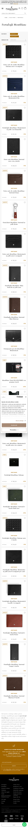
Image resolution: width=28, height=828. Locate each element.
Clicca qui (15, 3)
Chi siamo (3, 799)
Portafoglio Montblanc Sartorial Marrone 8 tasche (14, 697)
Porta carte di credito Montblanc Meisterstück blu (14, 97)
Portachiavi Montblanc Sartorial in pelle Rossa (14, 223)
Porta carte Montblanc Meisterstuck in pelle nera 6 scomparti (14, 255)
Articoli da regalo (5, 792)
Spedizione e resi (17, 786)
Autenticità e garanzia (18, 790)
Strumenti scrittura (5, 788)
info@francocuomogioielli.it (6, 812)
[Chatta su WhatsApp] (24, 824)
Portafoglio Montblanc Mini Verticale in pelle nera (14, 286)
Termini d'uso (16, 784)
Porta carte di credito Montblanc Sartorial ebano (14, 192)
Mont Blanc (14, 36)
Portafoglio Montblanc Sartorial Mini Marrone (14, 318)
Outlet (2, 794)
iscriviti (14, 766)
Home (6, 17)
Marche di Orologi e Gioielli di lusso (6, 796)
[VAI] (25, 13)
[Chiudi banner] (25, 396)
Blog (2, 803)
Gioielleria (3, 786)
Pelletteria (12, 17)
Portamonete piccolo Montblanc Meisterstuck (14, 349)
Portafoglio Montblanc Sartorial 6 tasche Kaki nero (14, 507)
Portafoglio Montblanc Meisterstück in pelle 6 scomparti (14, 602)
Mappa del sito (16, 797)
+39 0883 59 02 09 (8, 810)
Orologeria (3, 784)
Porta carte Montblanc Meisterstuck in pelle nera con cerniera (14, 444)
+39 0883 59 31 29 (15, 810)
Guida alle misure (17, 792)
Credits (15, 803)
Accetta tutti (14, 425)
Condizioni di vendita (18, 788)
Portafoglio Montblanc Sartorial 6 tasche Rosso (14, 633)
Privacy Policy (8, 769)
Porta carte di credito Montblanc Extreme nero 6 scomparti (14, 65)
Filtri (14, 825)
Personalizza (13, 429)
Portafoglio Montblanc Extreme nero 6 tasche (14, 539)
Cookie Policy (16, 801)
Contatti (3, 801)
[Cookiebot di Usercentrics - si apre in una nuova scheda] (17, 397)
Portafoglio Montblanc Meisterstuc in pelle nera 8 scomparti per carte (14, 570)
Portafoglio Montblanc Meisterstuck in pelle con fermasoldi (14, 128)
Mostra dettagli (19, 420)
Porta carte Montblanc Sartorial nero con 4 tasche (14, 160)
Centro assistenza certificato (17, 794)
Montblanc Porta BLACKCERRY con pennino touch (14, 381)
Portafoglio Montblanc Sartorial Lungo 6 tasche (14, 665)
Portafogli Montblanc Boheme (14, 475)
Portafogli (20, 17)
